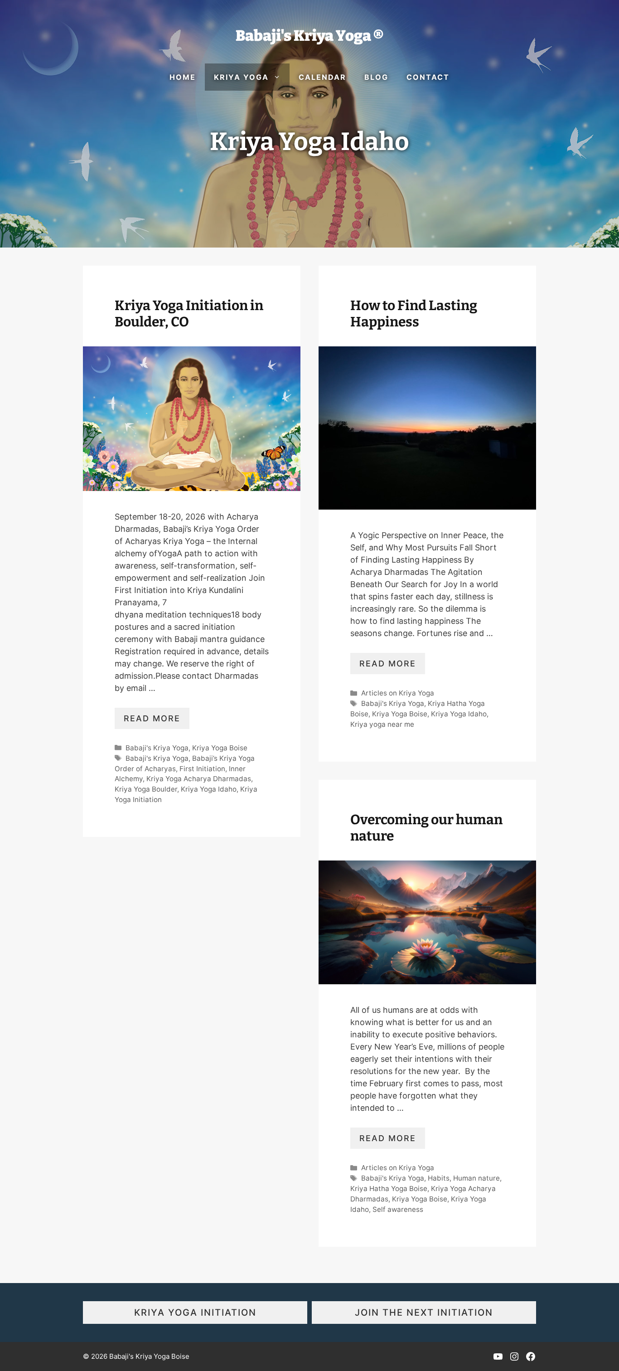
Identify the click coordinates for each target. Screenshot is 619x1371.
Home (182, 77)
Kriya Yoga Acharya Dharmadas (198, 778)
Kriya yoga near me (382, 724)
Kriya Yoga (241, 77)
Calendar (322, 77)
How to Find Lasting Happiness (413, 313)
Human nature (476, 1178)
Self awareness (397, 1209)
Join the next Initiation (424, 1312)
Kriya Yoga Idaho (209, 789)
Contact (428, 77)
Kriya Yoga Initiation (195, 1312)
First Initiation (202, 768)
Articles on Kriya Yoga (397, 693)
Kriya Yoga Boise (219, 748)
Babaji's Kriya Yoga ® (309, 36)
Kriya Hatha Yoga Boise (388, 1188)
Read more (152, 718)
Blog (376, 77)
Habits (439, 1178)
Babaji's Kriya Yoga (157, 748)
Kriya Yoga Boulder (146, 789)
